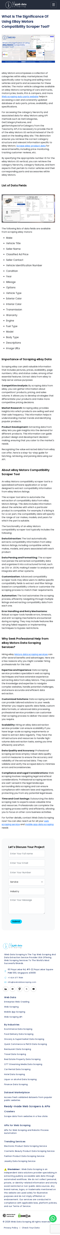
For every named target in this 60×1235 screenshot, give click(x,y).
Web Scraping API (13, 1016)
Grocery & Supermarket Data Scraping (24, 1039)
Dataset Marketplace (17, 1092)
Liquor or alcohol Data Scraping (20, 1079)
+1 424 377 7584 (15, 978)
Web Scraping (11, 1006)
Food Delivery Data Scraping (18, 1034)
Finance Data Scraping (16, 1084)
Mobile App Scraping (14, 1011)
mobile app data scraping (39, 824)
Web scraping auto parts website (20, 96)
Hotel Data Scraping (14, 1074)
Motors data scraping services (31, 654)
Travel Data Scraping (15, 1054)
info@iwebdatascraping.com (22, 982)
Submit (16, 921)
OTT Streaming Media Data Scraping (23, 1064)
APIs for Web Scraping (17, 1125)
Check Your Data (31, 1227)
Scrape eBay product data (31, 145)
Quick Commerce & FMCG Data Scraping (25, 1044)
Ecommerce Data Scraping (18, 1029)
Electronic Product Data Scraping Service (25, 1146)
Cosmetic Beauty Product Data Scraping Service (29, 1151)
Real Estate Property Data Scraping (22, 1059)
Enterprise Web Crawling (16, 1001)
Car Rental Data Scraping (17, 1069)
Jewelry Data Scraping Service (20, 1161)
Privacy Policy (11, 1227)
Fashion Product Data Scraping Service (24, 1156)
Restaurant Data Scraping (17, 1049)
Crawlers (9, 1111)
